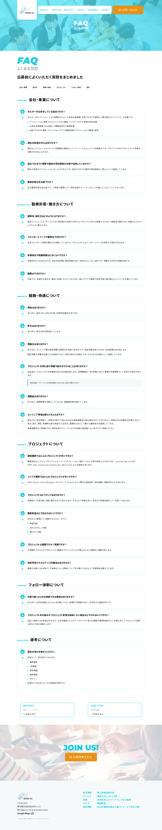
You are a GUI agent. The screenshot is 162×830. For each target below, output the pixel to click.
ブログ (86, 803)
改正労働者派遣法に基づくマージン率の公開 (118, 806)
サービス (87, 796)
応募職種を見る (82, 757)
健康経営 (101, 803)
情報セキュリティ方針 (107, 796)
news (105, 10)
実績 (85, 799)
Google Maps (24, 813)
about (44, 10)
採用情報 (87, 806)
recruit (69, 10)
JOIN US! (81, 748)
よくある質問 (81, 28)
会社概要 (87, 792)
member (93, 10)
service (56, 10)
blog (81, 10)
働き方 (35, 87)
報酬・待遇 (47, 87)
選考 (88, 87)
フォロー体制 (76, 87)
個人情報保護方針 (106, 792)
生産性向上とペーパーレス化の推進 (114, 799)
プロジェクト (61, 87)
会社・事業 (23, 87)
